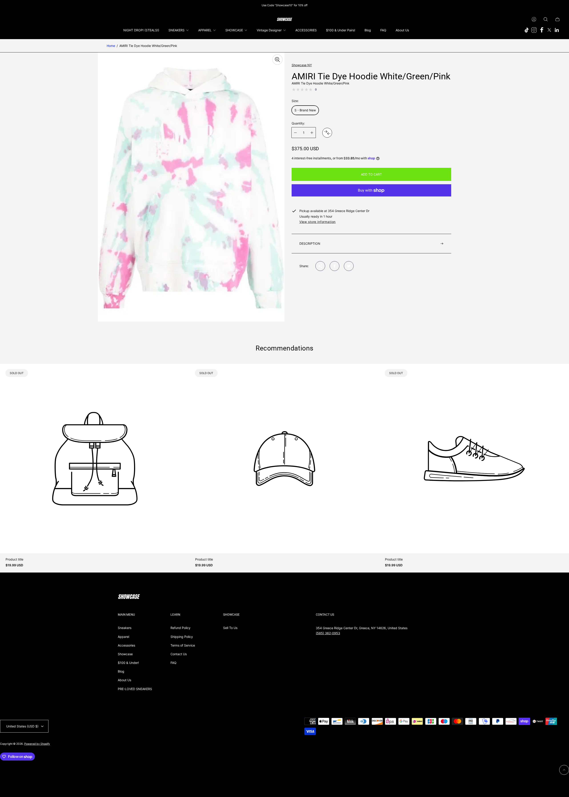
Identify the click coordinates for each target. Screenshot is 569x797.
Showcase (125, 654)
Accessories (126, 645)
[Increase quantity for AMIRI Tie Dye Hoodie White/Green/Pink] (312, 132)
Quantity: (298, 123)
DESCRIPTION (309, 243)
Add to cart (371, 174)
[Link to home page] (129, 597)
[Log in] (534, 19)
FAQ (173, 663)
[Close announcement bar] (558, 5)
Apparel (123, 637)
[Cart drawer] (557, 19)
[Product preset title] (95, 458)
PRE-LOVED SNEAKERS (135, 689)
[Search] (546, 19)
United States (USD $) (22, 726)
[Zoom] (277, 59)
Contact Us (178, 654)
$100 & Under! (128, 663)
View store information (317, 222)
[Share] (320, 266)
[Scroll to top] (564, 770)
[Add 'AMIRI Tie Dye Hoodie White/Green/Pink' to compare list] (327, 133)
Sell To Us (230, 628)
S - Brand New (305, 110)
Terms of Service (182, 645)
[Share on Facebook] (334, 266)
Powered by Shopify (37, 743)
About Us (124, 680)
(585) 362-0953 (328, 633)
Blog (121, 671)
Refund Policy (180, 628)
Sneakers (124, 628)
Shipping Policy (181, 637)
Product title (14, 559)
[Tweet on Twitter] (349, 266)
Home (111, 46)
